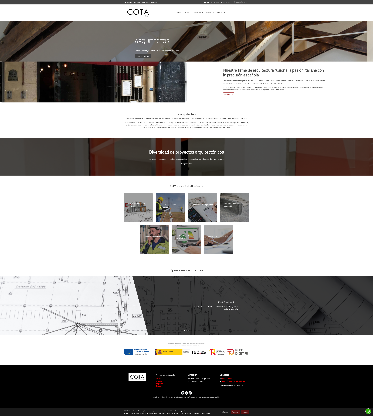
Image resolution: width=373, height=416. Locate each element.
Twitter (217, 2)
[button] (198, 12)
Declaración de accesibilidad (211, 397)
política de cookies (205, 413)
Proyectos (159, 383)
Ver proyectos (186, 164)
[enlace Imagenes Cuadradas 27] (155, 239)
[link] (138, 12)
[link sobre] (138, 377)
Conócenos (228, 94)
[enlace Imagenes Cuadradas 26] (187, 239)
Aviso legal (156, 397)
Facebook (209, 2)
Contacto (159, 386)
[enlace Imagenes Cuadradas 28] (203, 207)
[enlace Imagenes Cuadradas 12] (171, 207)
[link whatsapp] (190, 393)
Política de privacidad (194, 397)
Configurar (224, 412)
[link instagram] (186, 393)
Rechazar (235, 412)
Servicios (176, 185)
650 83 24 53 (227, 378)
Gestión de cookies (180, 397)
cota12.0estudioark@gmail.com (234, 381)
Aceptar (245, 412)
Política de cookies (167, 397)
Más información (142, 56)
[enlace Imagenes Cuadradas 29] (219, 239)
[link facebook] (183, 393)
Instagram (226, 2)
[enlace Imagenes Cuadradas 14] (235, 207)
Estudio (159, 378)
